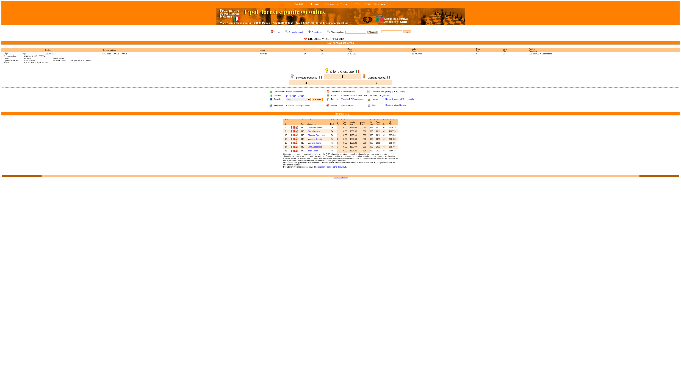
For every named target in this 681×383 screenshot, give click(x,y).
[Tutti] (288, 96)
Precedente (317, 32)
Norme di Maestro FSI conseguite (399, 99)
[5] (303, 96)
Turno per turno (370, 96)
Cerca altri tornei (296, 32)
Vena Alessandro (315, 147)
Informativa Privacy (341, 178)
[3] (298, 96)
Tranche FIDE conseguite (352, 99)
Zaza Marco (313, 151)
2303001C (49, 54)
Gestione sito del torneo (395, 105)
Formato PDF (347, 105)
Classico (345, 96)
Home (277, 32)
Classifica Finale (348, 92)
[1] (293, 96)
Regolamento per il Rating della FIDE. (331, 167)
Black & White (356, 96)
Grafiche (290, 106)
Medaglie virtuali (302, 106)
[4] (301, 96)
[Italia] (402, 92)
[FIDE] (395, 92)
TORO (368, 4)
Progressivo (384, 96)
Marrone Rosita (314, 143)
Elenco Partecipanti (294, 92)
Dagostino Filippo (315, 127)
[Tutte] (388, 92)
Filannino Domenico (316, 135)
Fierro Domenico (315, 131)
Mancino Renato (315, 139)
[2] (295, 96)
